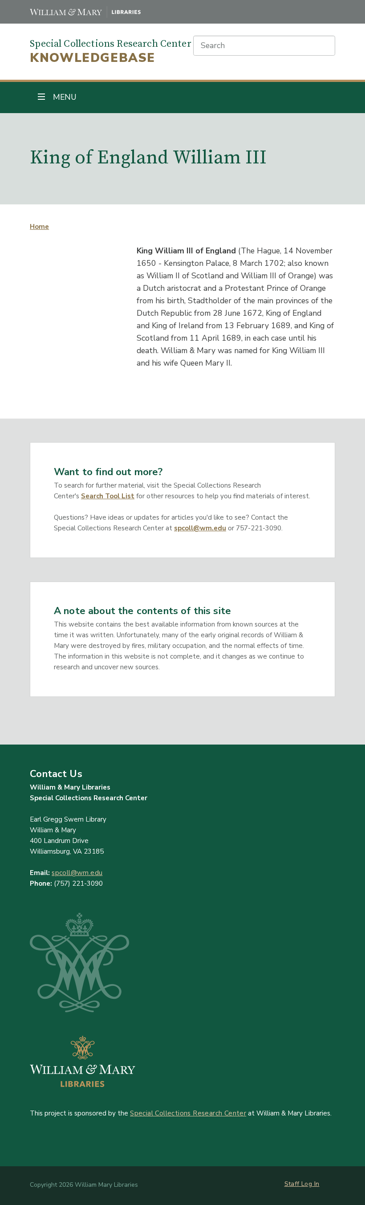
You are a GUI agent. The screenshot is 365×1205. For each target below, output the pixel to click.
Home (39, 226)
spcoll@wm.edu (200, 528)
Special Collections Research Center (188, 1113)
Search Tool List (107, 496)
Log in (310, 1184)
